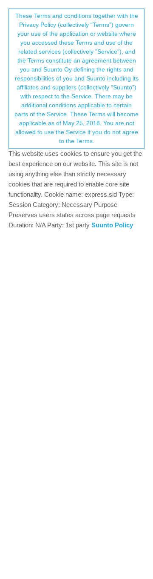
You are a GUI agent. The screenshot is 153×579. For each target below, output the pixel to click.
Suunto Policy (112, 225)
